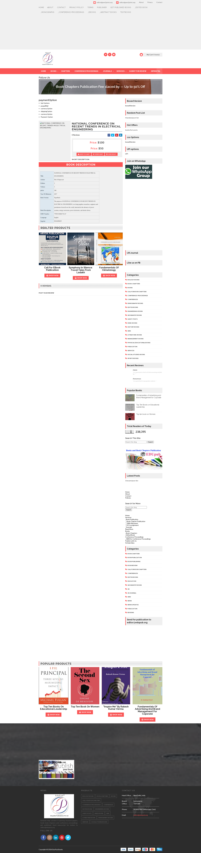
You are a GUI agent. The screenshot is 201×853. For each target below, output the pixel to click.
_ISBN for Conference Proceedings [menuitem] (138, 539)
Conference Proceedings (86, 71)
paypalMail (44, 106)
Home (41, 7)
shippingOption (46, 111)
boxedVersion (130, 106)
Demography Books (135, 303)
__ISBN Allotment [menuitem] (131, 523)
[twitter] (105, 54)
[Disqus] (81, 361)
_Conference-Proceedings (71, 12)
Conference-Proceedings (137, 295)
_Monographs (47, 12)
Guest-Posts (132, 319)
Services (121, 71)
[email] (114, 54)
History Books (133, 327)
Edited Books (132, 307)
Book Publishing (133, 561)
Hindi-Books (132, 323)
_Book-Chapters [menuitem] (131, 533)
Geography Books (134, 315)
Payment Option (47, 117)
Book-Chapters (133, 284)
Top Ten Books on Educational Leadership (53, 707)
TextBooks (125, 12)
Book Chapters (133, 554)
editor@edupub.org (141, 815)
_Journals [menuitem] (128, 527)
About (141, 2)
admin (135, 370)
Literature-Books (134, 335)
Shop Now (53, 275)
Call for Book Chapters (136, 291)
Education (131, 581)
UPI (126, 154)
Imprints (155, 71)
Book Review (132, 565)
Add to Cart (85, 154)
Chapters (65, 71)
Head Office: (126, 795)
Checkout (112, 154)
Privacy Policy (76, 7)
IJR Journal (131, 593)
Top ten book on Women (145, 414)
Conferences (132, 299)
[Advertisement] (100, 32)
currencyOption (46, 109)
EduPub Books (50, 762)
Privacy (150, 2)
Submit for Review (137, 71)
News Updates (133, 605)
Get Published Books (120, 7)
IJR (128, 589)
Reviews (130, 612)
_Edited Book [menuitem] (130, 535)
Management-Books (135, 339)
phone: (124, 809)
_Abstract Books (108, 12)
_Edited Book (141, 7)
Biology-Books (133, 280)
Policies (128, 498)
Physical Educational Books (138, 342)
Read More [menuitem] (129, 529)
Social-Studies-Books (136, 354)
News (129, 601)
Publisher (102, 7)
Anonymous (137, 379)
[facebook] (109, 54)
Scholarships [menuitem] (129, 543)
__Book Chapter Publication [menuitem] (135, 521)
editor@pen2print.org (104, 2)
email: (124, 815)
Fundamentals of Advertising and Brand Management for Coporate (147, 710)
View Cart (99, 154)
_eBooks (92, 12)
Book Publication (134, 557)
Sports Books (132, 358)
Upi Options (45, 103)
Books (53, 71)
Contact (159, 2)
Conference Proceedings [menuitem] (134, 537)
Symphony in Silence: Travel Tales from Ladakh (81, 270)
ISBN (129, 331)
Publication (132, 346)
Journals (107, 71)
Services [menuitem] (128, 517)
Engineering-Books (135, 311)
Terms (90, 7)
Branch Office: (124, 802)
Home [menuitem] (127, 515)
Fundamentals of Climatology (109, 268)
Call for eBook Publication (52, 268)
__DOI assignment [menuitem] (132, 525)
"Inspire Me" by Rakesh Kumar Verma (116, 707)
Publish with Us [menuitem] (131, 541)
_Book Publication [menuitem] (131, 519)
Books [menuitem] (127, 531)
